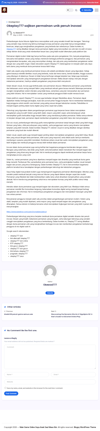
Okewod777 (20, 33)
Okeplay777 (11, 49)
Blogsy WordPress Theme (85, 427)
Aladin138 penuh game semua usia (18, 314)
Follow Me (50, 293)
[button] (70, 10)
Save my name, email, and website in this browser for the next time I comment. (35, 388)
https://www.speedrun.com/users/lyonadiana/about (27, 212)
